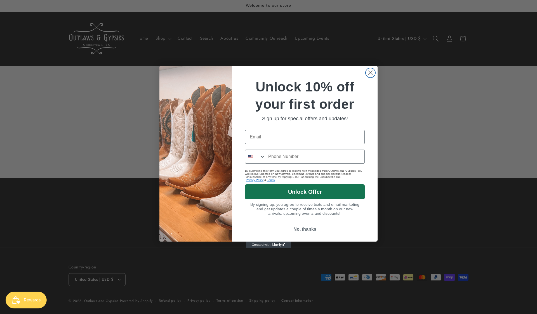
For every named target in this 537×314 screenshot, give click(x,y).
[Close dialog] (370, 73)
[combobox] (255, 156)
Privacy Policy (254, 179)
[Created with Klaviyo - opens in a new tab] (268, 245)
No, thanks (304, 229)
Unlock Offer (305, 192)
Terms (271, 179)
